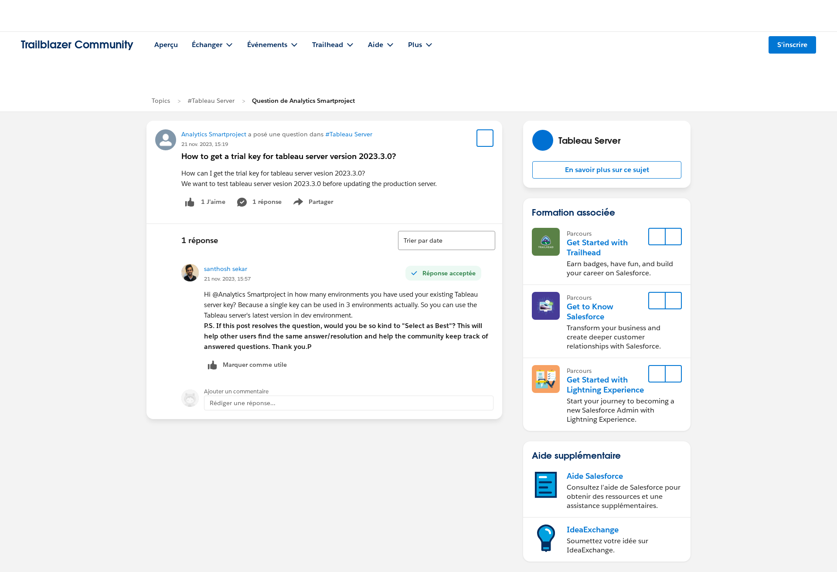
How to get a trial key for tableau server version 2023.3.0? (288, 156)
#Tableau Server (211, 101)
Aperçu (166, 44)
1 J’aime (213, 202)
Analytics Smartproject (213, 134)
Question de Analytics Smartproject (303, 101)
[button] (606, 170)
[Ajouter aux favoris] (485, 138)
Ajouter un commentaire (236, 391)
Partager (315, 203)
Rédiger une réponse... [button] (243, 403)
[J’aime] (189, 202)
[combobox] (446, 240)
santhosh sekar (225, 269)
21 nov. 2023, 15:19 (204, 144)
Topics (161, 101)
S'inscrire (792, 44)
